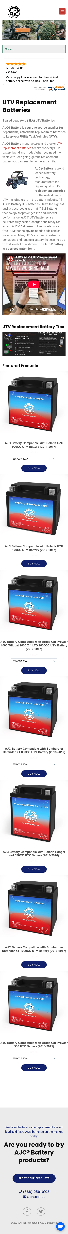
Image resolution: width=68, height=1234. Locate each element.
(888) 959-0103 (35, 1191)
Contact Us (35, 1196)
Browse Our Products (34, 1178)
